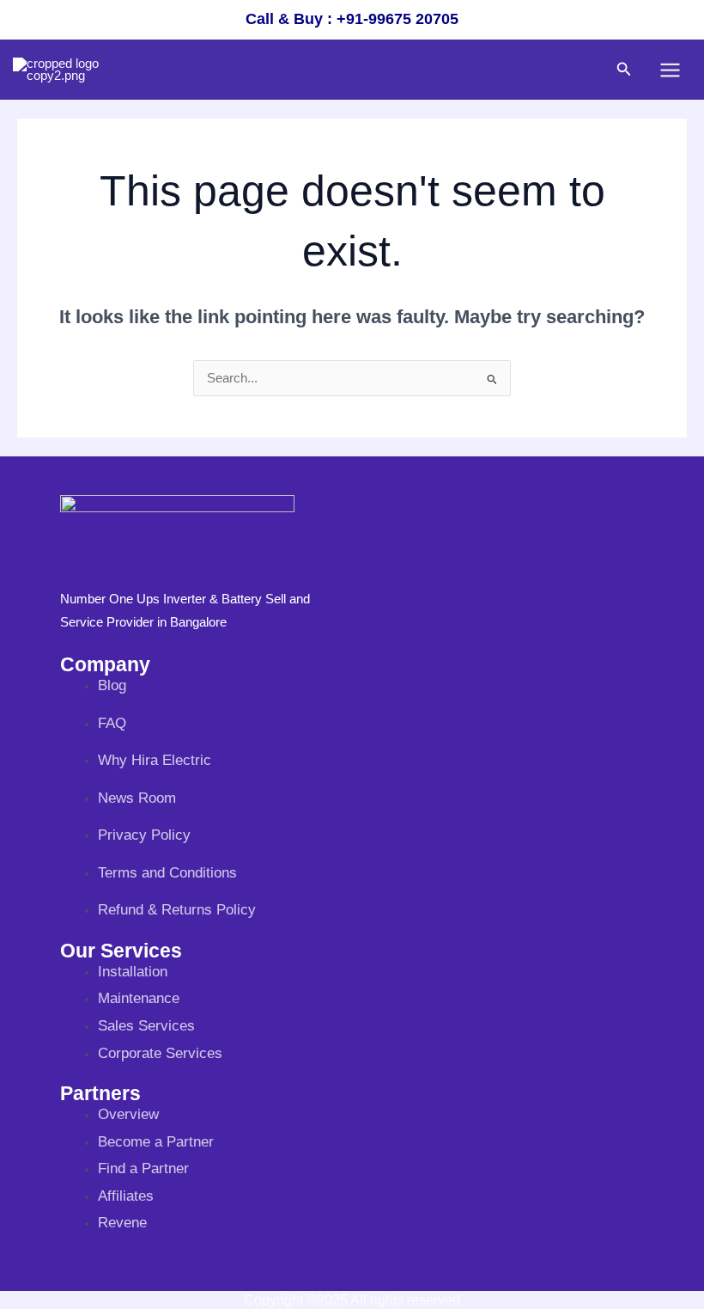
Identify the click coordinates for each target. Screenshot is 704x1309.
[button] (624, 69)
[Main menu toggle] (670, 70)
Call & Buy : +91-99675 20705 (352, 19)
